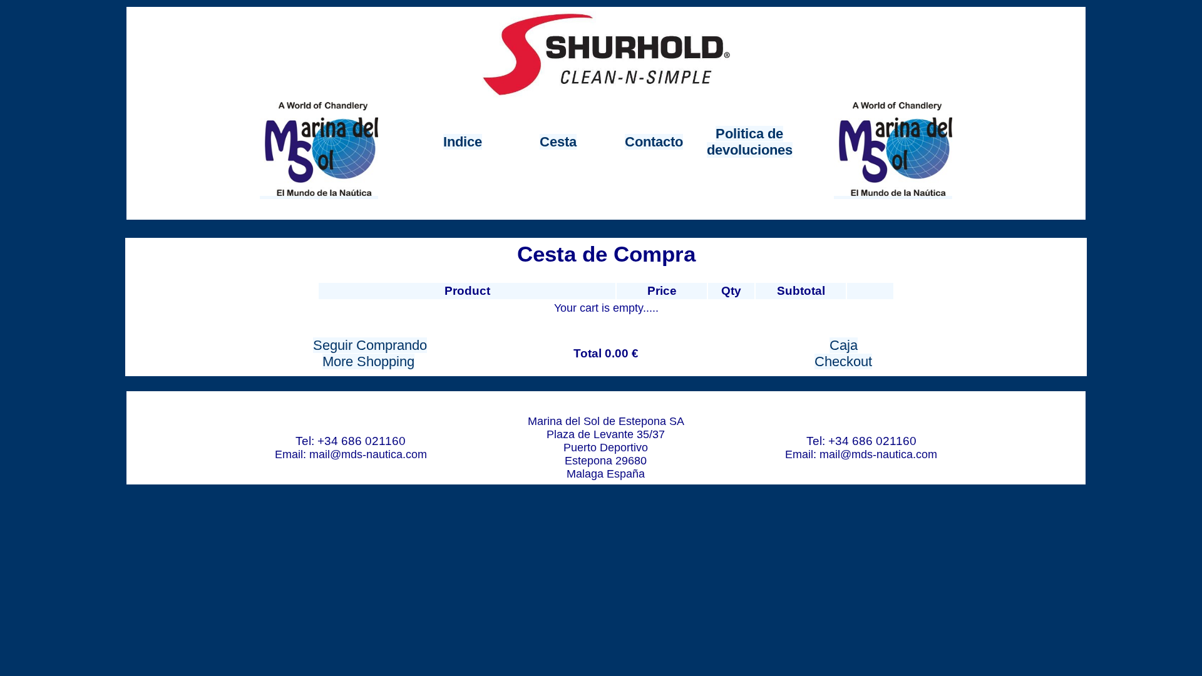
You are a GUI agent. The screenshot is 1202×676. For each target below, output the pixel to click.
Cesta (558, 142)
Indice (462, 142)
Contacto (654, 142)
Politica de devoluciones (750, 142)
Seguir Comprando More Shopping (370, 353)
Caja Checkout (843, 353)
